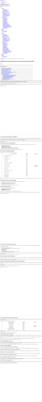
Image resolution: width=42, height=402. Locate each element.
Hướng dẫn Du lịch (5, 22)
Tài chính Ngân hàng (5, 19)
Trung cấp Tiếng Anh (5, 17)
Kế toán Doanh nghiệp (5, 21)
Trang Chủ (3, 8)
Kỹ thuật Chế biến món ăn (5, 23)
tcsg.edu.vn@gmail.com (4, 2)
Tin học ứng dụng (5, 18)
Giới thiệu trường (4, 9)
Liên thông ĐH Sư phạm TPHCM (6, 39)
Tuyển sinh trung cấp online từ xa (13, 332)
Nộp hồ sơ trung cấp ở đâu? (15, 254)
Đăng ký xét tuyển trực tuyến (6, 15)
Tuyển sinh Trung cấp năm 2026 (6, 12)
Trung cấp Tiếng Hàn (5, 27)
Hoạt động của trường (5, 56)
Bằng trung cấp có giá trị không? (17, 339)
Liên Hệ (2, 32)
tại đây (10, 247)
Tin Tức (2, 30)
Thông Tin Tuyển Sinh (5, 58)
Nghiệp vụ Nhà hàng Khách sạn (6, 24)
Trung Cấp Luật (4, 20)
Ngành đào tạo (3, 42)
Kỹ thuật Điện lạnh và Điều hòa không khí (7, 26)
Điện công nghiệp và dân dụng (6, 25)
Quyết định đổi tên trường (5, 11)
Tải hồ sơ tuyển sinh (5, 16)
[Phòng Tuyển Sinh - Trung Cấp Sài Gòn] (4, 4)
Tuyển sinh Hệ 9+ (5, 13)
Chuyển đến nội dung (2, 0)
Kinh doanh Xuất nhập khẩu (6, 49)
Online (2, 29)
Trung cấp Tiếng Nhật (5, 28)
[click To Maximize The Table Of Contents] (1, 63)
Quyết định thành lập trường (6, 10)
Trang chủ (1, 58)
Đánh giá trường (4, 31)
